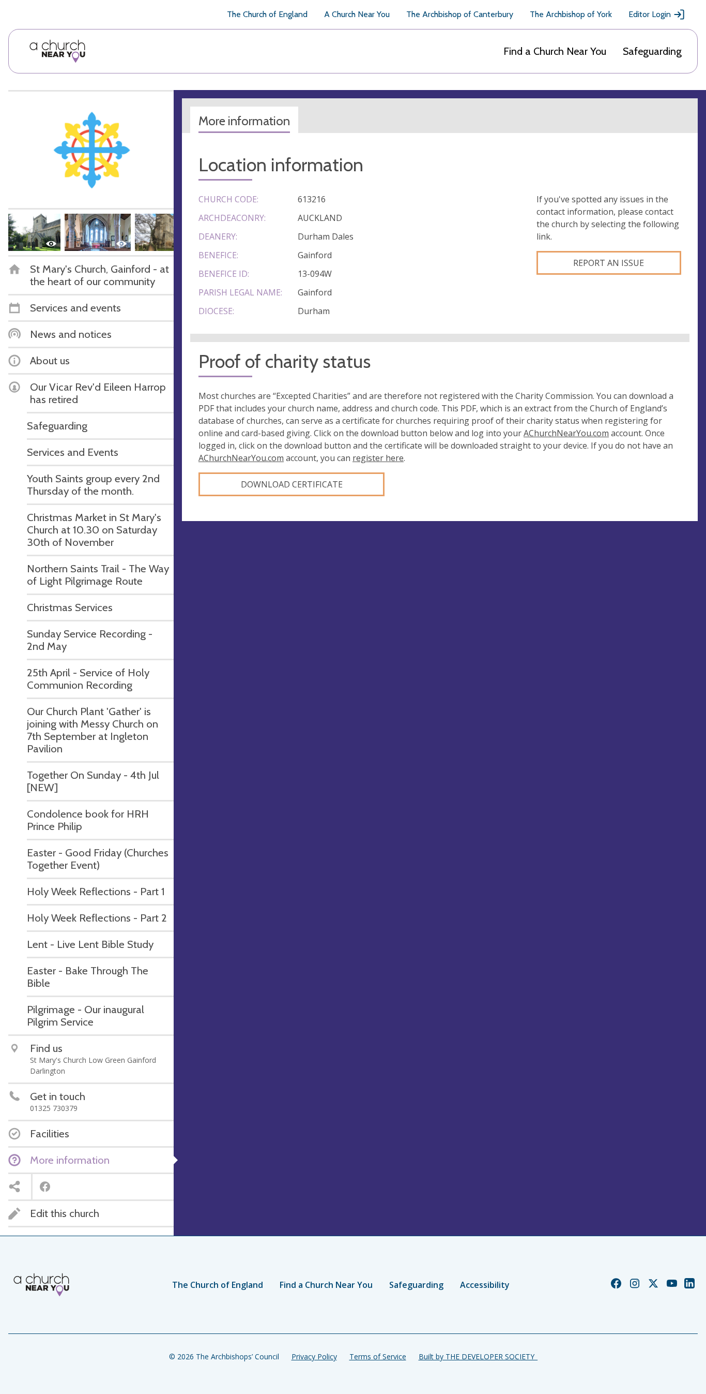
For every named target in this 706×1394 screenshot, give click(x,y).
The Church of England (267, 14)
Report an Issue (608, 263)
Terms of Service (377, 1356)
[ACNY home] (57, 51)
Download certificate (292, 484)
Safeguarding (652, 51)
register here (378, 458)
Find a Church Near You (554, 51)
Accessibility (485, 1285)
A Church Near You (357, 14)
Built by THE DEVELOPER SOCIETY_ (478, 1356)
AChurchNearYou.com (566, 433)
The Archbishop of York (571, 14)
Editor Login (649, 14)
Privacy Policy (314, 1356)
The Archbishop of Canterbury (459, 14)
